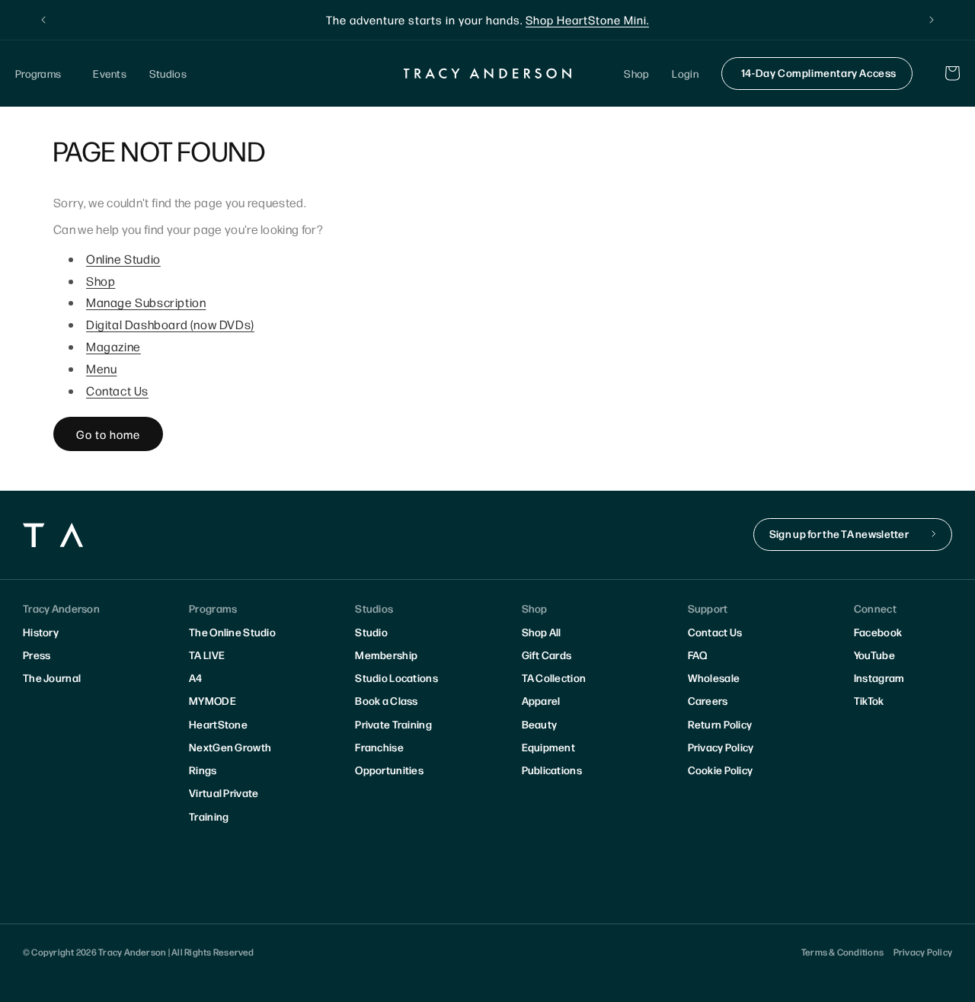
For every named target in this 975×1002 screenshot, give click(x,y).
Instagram (879, 677)
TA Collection (554, 677)
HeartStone (218, 724)
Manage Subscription (146, 302)
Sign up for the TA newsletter (839, 533)
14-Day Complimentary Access (819, 72)
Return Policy (720, 724)
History (41, 632)
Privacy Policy (721, 747)
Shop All (541, 632)
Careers (708, 700)
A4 (196, 677)
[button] (42, 73)
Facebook (878, 632)
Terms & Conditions (842, 951)
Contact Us (117, 391)
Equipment (549, 747)
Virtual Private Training (223, 804)
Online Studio (123, 259)
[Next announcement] (931, 19)
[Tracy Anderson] (487, 73)
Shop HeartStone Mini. (587, 19)
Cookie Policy (720, 769)
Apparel (541, 700)
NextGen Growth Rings (230, 758)
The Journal (52, 677)
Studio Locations (396, 677)
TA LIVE (207, 654)
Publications (552, 769)
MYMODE (212, 700)
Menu (101, 368)
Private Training (393, 724)
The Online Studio (232, 632)
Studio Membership (386, 643)
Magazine (113, 346)
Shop (100, 281)
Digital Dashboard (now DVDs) (170, 324)
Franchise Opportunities (389, 758)
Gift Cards (547, 654)
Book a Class (386, 700)
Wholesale (714, 677)
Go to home (108, 434)
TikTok (869, 700)
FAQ (698, 654)
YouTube (874, 654)
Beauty (540, 724)
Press (36, 654)
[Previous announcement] (43, 19)
